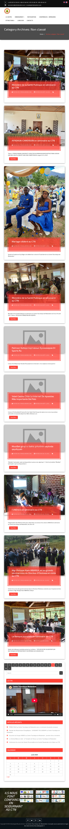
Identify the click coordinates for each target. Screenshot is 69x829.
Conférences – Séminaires (47, 17)
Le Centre (9, 17)
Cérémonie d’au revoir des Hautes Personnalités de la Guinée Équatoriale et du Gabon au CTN (34, 742)
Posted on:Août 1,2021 (42, 403)
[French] (67, 2)
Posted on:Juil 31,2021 (42, 453)
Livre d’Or (21, 20)
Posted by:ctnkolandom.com (22, 92)
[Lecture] (8, 714)
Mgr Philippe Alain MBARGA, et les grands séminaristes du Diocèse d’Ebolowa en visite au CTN (34, 573)
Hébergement (19, 17)
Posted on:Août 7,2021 (42, 246)
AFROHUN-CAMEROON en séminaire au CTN (33, 140)
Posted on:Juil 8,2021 (42, 640)
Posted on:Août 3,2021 (42, 355)
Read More (13, 158)
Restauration (31, 17)
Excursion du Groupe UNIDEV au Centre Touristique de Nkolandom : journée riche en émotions (34, 735)
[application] (34, 700)
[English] (64, 2)
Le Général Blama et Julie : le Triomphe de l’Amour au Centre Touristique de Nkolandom (32, 739)
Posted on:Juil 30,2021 (42, 514)
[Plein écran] (60, 714)
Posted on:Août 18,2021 (42, 92)
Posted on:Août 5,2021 (42, 305)
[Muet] (58, 714)
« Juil (7, 777)
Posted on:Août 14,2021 (42, 145)
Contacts (30, 20)
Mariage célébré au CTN (24, 241)
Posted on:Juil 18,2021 (42, 580)
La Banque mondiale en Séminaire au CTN (32, 636)
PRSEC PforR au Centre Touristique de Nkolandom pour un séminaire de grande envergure (33, 727)
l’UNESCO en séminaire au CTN (27, 509)
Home (41, 34)
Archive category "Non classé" (55, 34)
